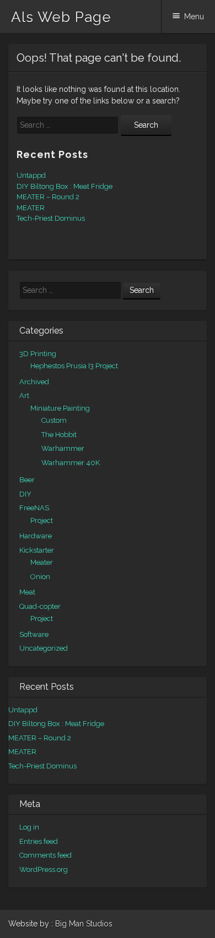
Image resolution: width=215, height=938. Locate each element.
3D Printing (37, 354)
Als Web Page (61, 17)
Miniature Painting (60, 408)
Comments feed (45, 855)
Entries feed (38, 841)
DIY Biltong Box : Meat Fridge (64, 186)
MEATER (31, 208)
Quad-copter (40, 606)
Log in (29, 827)
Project (41, 520)
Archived (34, 382)
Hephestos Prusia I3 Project (74, 366)
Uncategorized (43, 648)
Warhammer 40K (70, 463)
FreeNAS (34, 508)
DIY (25, 494)
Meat (27, 592)
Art (24, 395)
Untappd (31, 175)
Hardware (35, 536)
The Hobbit (59, 434)
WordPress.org (43, 869)
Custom (54, 420)
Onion (40, 576)
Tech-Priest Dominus (51, 218)
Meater (41, 562)
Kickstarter (36, 550)
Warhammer (62, 448)
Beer (27, 480)
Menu (194, 16)
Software (34, 634)
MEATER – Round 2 (48, 197)
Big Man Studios (83, 923)
